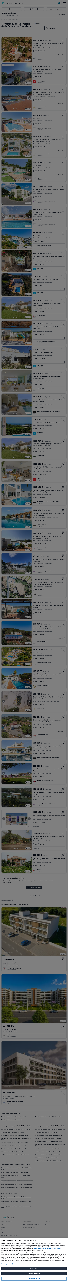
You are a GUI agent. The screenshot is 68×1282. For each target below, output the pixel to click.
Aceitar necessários (34, 1273)
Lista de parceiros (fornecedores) (11, 1264)
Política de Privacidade (54, 1248)
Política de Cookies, (40, 1248)
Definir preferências (34, 1278)
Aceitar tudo (34, 1268)
